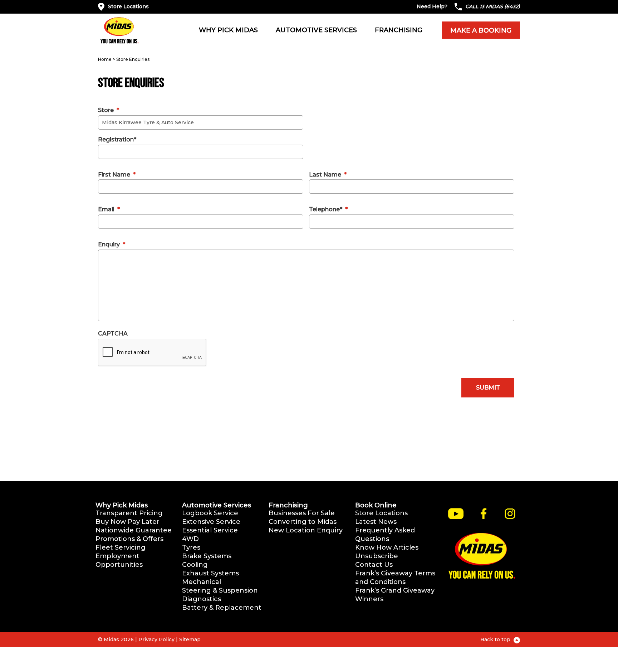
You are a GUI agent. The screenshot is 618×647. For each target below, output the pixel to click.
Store (108, 110)
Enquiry (111, 244)
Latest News (376, 522)
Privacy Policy (156, 639)
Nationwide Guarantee (133, 530)
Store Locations (128, 6)
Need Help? (432, 6)
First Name (117, 174)
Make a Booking (480, 30)
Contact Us (374, 565)
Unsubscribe (376, 556)
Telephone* (328, 209)
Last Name (328, 174)
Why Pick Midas (228, 30)
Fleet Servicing (120, 547)
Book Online (376, 505)
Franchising (398, 30)
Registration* (117, 139)
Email (109, 209)
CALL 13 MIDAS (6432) (492, 6)
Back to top (496, 639)
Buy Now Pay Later (127, 522)
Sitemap (190, 639)
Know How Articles (386, 547)
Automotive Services (316, 30)
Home (105, 59)
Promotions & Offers (129, 539)
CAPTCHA (113, 333)
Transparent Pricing (129, 513)
